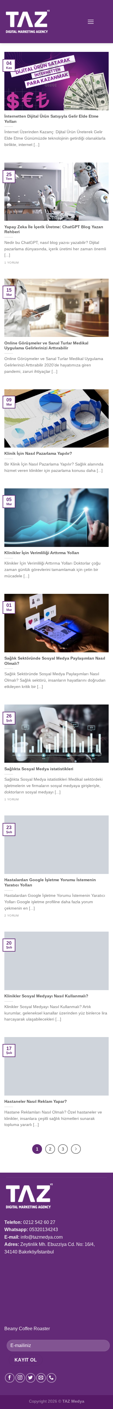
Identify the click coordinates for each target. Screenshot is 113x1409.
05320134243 (43, 1229)
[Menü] (90, 21)
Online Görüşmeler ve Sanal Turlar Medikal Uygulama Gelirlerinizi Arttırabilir (46, 346)
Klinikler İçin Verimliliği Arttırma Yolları (41, 553)
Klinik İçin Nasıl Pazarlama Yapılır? (38, 453)
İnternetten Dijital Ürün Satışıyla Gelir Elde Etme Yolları (51, 119)
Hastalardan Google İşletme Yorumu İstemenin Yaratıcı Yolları (50, 882)
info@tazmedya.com (42, 1237)
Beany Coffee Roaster (27, 1328)
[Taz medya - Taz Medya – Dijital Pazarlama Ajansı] (32, 21)
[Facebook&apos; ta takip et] (9, 1378)
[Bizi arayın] (51, 1378)
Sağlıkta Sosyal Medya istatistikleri (38, 769)
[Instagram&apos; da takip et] (20, 1378)
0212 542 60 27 (39, 1222)
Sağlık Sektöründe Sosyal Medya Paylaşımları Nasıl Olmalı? (54, 661)
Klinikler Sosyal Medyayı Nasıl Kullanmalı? (46, 996)
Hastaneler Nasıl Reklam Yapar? (35, 1101)
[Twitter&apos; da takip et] (30, 1378)
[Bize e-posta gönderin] (41, 1378)
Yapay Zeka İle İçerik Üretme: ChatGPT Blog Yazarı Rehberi (53, 229)
